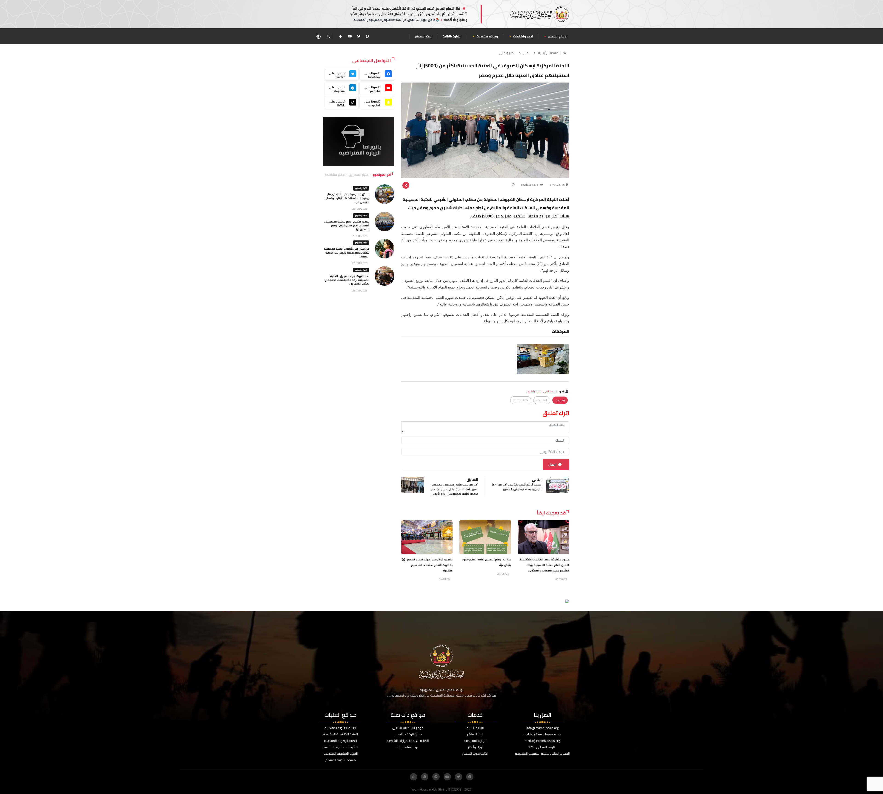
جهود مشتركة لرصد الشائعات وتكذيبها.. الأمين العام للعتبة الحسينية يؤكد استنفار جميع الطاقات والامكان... (544, 565)
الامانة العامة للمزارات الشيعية (408, 741)
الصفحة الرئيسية (549, 53)
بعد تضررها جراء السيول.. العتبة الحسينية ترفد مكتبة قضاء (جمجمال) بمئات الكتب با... (346, 279)
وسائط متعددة (487, 36)
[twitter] (359, 36)
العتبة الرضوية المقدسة (340, 741)
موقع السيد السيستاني (407, 728)
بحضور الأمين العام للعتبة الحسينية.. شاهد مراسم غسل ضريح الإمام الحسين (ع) (346, 225)
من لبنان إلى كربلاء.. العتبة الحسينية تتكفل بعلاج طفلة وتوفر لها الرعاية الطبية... (346, 252)
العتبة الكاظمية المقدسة (340, 734)
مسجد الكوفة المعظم (340, 760)
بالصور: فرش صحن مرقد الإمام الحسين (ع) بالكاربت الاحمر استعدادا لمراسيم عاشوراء (427, 565)
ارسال (552, 465)
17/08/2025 (557, 184)
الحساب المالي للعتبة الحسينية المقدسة (542, 754)
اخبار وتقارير (507, 53)
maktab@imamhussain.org (542, 734)
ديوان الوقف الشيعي (408, 734)
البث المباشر (424, 36)
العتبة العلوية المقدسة (340, 728)
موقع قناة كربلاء (408, 747)
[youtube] (350, 36)
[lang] (318, 36)
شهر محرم (520, 400)
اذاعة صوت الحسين (475, 754)
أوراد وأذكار (475, 747)
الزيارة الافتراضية (475, 741)
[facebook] (367, 36)
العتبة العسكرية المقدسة (340, 747)
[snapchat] (424, 776)
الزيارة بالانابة (452, 36)
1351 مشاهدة (530, 184)
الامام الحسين (557, 36)
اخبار (526, 53)
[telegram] (436, 776)
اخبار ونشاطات (522, 36)
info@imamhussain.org (542, 728)
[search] (328, 36)
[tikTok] (413, 776)
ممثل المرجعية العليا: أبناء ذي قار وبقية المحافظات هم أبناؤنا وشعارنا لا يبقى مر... (346, 198)
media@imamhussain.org (542, 741)
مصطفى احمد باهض (541, 391)
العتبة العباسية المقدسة (341, 754)
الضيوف (541, 400)
